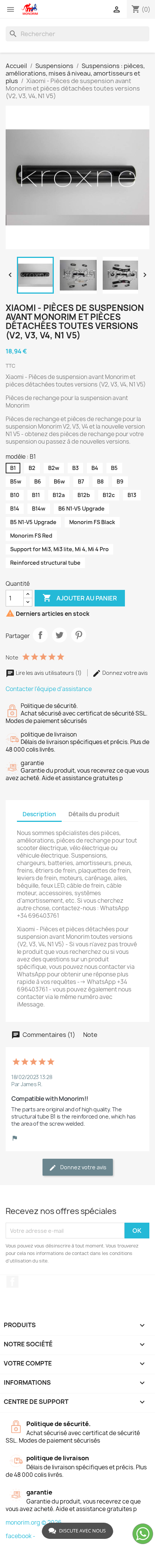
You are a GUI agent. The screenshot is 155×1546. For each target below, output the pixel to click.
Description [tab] (39, 814)
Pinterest (78, 635)
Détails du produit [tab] (94, 814)
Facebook (12, 1282)
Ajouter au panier (80, 597)
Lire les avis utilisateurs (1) (49, 672)
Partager (40, 635)
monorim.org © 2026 (34, 1522)
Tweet (59, 635)
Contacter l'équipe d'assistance (49, 689)
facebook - (20, 1536)
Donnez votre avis (124, 672)
